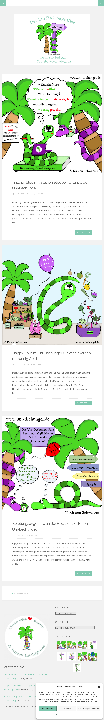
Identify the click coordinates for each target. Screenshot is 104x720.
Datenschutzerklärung (64, 715)
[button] (99, 686)
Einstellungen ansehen (88, 709)
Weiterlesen (82, 232)
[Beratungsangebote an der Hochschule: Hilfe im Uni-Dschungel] (52, 466)
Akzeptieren (47, 709)
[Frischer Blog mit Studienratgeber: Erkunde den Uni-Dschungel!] (52, 124)
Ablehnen (66, 709)
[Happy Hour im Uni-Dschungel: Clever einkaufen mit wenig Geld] (52, 295)
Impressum (78, 715)
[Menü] (3, 3)
